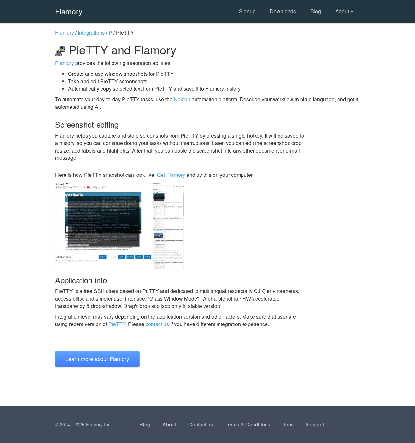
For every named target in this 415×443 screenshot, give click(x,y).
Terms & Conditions (247, 424)
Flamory (69, 11)
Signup (247, 11)
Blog (315, 11)
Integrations (91, 32)
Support (315, 424)
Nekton (182, 99)
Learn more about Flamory (97, 359)
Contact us (200, 424)
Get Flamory (171, 174)
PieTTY (116, 324)
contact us (157, 324)
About (342, 11)
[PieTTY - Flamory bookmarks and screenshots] (181, 225)
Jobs (288, 424)
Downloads (283, 11)
